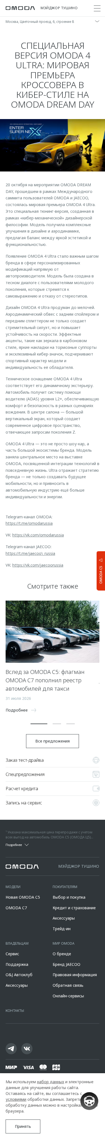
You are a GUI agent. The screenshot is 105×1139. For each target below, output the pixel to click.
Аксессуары (64, 918)
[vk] (26, 1048)
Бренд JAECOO (66, 964)
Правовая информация (75, 974)
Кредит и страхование (74, 907)
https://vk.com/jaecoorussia (37, 565)
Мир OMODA (63, 943)
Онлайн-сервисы (68, 995)
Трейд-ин (62, 928)
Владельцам (17, 943)
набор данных (50, 1081)
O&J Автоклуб (19, 974)
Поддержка (17, 964)
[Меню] (97, 8)
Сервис (12, 953)
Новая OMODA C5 (23, 897)
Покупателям (65, 886)
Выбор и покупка (69, 897)
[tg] (11, 1048)
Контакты (15, 1010)
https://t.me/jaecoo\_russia (30, 553)
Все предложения (52, 741)
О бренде (62, 953)
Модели (13, 886)
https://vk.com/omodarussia (38, 535)
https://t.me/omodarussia (29, 523)
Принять (23, 1126)
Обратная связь (68, 985)
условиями (16, 1099)
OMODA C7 (16, 907)
